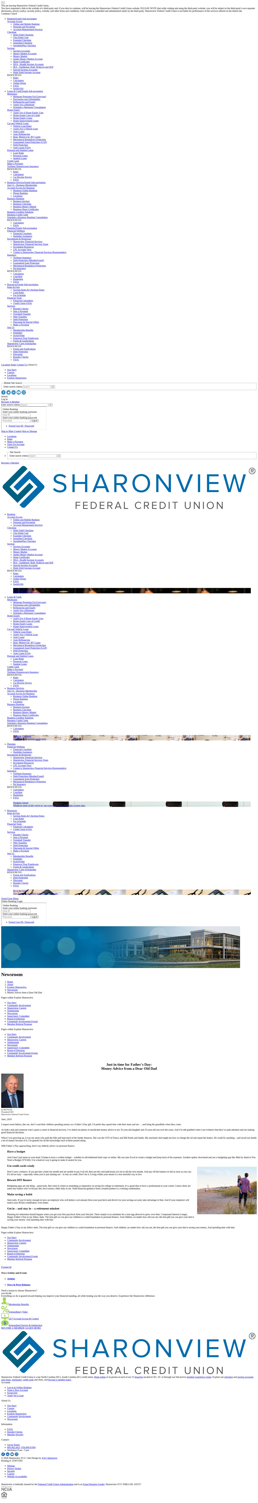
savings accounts (245, 1377)
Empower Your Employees (26, 338)
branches (139, 1377)
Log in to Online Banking (19, 1387)
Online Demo (19, 83)
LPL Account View (22, 249)
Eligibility (17, 333)
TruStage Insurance (22, 257)
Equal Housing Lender (93, 1484)
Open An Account (15, 444)
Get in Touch (13, 1444)
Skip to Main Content (11, 431)
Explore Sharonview (17, 378)
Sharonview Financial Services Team (30, 244)
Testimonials (13, 1010)
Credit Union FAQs (22, 303)
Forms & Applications (23, 341)
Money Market (20, 56)
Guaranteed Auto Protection (26, 263)
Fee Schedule (19, 295)
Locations (17, 196)
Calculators (18, 80)
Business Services (15, 182)
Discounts (18, 354)
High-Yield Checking (23, 35)
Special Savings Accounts (25, 69)
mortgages (17, 1379)
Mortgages (12, 94)
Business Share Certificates (26, 209)
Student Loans (20, 158)
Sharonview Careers (16, 1008)
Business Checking (22, 204)
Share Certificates (21, 61)
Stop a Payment (20, 311)
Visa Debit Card (20, 37)
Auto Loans (18, 131)
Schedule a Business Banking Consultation (27, 217)
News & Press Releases (18, 1284)
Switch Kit (18, 88)
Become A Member (10, 402)
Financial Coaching (22, 233)
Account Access (14, 21)
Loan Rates (18, 153)
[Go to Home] (129, 509)
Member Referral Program (19, 1024)
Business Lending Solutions (20, 212)
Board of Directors (16, 1019)
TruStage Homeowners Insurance (23, 166)
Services (11, 306)
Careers (10, 372)
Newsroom (12, 990)
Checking (11, 32)
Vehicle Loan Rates (22, 126)
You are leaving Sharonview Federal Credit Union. (25, 5)
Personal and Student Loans (20, 150)
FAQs (16, 86)
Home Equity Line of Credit (26, 115)
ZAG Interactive (49, 1458)
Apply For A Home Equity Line (28, 112)
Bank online (100, 1377)
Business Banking (15, 198)
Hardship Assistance (22, 236)
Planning (11, 228)
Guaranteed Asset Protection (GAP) (30, 142)
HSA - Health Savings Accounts (28, 64)
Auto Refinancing (21, 134)
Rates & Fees (13, 287)
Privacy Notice (14, 1468)
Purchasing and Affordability (26, 99)
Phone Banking (20, 193)
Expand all (6, 1267)
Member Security (15, 1434)
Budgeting (18, 279)
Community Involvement (19, 1005)
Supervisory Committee (18, 1016)
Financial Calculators (23, 300)
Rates (15, 78)
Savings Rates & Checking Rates (28, 290)
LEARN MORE (33, 1328)
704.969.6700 (28, 1447)
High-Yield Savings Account (26, 72)
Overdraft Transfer (22, 314)
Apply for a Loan (15, 1395)
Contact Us (22, 364)
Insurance (11, 255)
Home (10, 982)
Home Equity (13, 110)
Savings (11, 48)
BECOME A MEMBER (12, 1328)
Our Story (12, 370)
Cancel (13, 13)
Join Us (10, 327)
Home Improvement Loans (26, 120)
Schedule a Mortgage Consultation (29, 107)
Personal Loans (20, 155)
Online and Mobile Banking (26, 24)
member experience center (199, 1377)
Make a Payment (15, 163)
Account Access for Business (21, 188)
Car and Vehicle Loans (18, 123)
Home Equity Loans (22, 118)
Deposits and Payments (24, 27)
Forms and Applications (24, 349)
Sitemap (11, 1466)
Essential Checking (22, 40)
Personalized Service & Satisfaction (25, 1325)
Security (11, 1471)
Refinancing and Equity (24, 102)
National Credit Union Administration (55, 1484)
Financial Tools (14, 298)
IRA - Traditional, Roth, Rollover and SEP (33, 67)
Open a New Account (17, 1390)
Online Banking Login (12, 901)
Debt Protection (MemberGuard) (28, 260)
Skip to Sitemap (29, 431)
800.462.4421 (13, 1447)
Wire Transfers (20, 316)
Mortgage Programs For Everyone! (29, 96)
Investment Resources (23, 247)
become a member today (59, 1379)
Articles (11, 1278)
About (10, 984)
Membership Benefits (23, 330)
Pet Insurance (19, 268)
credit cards (28, 1379)
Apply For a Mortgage (23, 104)
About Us (32, 364)
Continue (5, 13)
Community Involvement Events (22, 1021)
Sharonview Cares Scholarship (21, 343)
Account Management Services (28, 29)
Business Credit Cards (17, 214)
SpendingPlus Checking (24, 45)
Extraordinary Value (18, 1312)
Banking (11, 18)
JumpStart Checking (22, 43)
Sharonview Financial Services (27, 241)
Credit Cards (13, 161)
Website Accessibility (17, 1476)
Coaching (17, 276)
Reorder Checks (20, 308)
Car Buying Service (22, 177)
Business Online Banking (25, 190)
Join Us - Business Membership (22, 185)
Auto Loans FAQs (22, 147)
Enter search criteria (13, 386)
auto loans (6, 1379)
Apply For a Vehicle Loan (25, 129)
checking (228, 1377)
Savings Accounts (21, 51)
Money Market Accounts (25, 53)
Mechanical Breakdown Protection (29, 139)
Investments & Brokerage (19, 239)
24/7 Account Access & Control (24, 1318)
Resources (12, 284)
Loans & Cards (14, 91)
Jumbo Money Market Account (28, 59)
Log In (4, 399)
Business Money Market (24, 206)
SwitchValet (18, 335)
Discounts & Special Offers (26, 322)
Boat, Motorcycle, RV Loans (26, 137)
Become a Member (10, 463)
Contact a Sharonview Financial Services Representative (39, 252)
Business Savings (21, 201)
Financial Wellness (16, 231)
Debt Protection (20, 145)
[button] (10, 898)
